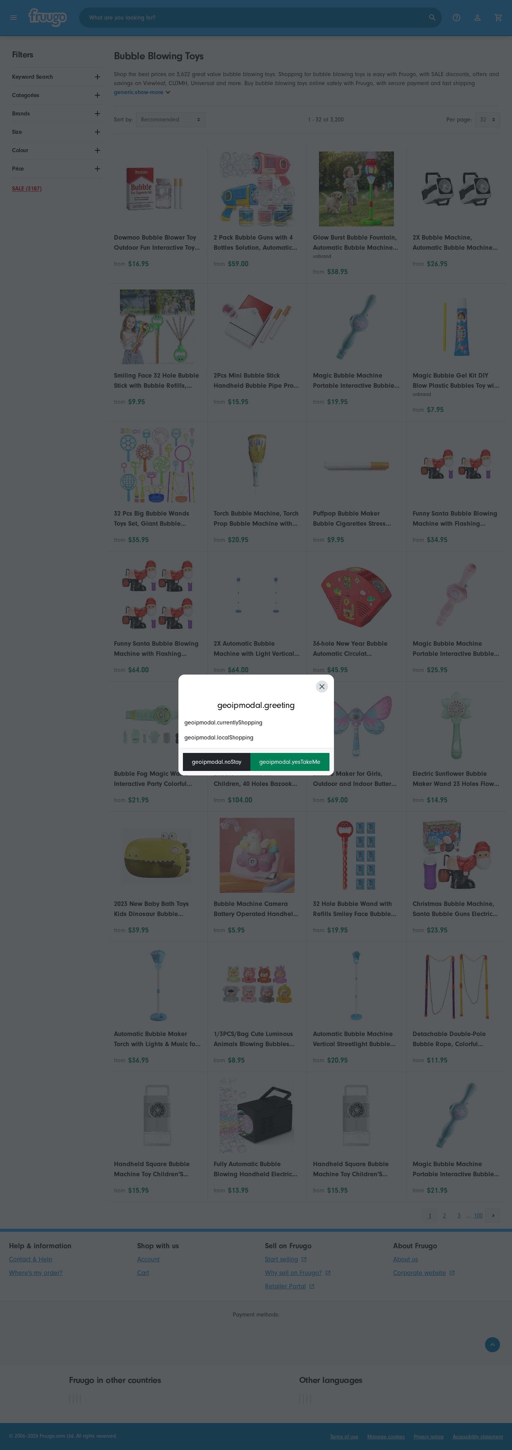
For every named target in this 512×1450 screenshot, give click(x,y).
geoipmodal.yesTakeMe (289, 762)
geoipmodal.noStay (216, 762)
